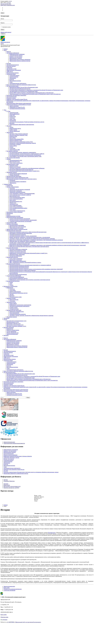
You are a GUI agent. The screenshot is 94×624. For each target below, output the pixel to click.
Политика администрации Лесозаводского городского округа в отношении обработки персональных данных (31, 472)
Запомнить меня (6, 27)
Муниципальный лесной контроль (18, 274)
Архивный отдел (13, 204)
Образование (12, 78)
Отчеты (11, 147)
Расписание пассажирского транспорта (16, 95)
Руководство (12, 116)
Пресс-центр (12, 200)
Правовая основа (13, 165)
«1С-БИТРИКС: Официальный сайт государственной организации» (24, 622)
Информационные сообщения (16, 54)
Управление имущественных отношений (19, 189)
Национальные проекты (12, 72)
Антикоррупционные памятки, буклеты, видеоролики (23, 236)
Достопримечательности (12, 64)
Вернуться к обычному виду (8, 5)
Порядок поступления (14, 167)
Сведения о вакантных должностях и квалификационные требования (26, 168)
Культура (11, 79)
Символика (9, 67)
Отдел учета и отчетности (15, 163)
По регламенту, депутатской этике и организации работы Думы (25, 156)
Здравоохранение (13, 76)
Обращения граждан (11, 172)
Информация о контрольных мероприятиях (20, 305)
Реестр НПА (12, 137)
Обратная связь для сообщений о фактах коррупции (22, 241)
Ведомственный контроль (12, 281)
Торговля (6, 483)
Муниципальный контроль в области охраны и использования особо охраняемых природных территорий (36, 269)
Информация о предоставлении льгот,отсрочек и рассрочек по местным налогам (29, 279)
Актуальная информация (12, 52)
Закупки (11, 294)
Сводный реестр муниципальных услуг (16, 320)
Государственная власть (12, 86)
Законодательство (13, 299)
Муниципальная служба (12, 164)
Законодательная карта (12, 334)
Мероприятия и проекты (15, 58)
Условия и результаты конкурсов (17, 251)
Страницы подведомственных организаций (20, 221)
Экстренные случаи (11, 68)
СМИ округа (9, 71)
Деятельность (9, 132)
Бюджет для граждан (9, 459)
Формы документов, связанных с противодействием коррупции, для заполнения (29, 237)
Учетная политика (14, 308)
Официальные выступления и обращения (19, 59)
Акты (10, 283)
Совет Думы (12, 119)
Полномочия (12, 120)
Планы (11, 282)
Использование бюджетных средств (18, 278)
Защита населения (14, 106)
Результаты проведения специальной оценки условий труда (24, 171)
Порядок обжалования (15, 291)
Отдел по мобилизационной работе (18, 208)
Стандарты (12, 301)
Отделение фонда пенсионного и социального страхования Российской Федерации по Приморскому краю (36, 90)
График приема (13, 129)
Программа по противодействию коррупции (20, 233)
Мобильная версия (5, 42)
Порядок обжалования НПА (16, 139)
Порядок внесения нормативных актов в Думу (21, 141)
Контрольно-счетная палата (10, 286)
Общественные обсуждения (16, 228)
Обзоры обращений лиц (12, 332)
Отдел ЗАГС (12, 209)
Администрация (8, 184)
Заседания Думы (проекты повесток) (18, 133)
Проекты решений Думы (15, 140)
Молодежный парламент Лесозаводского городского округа (21, 179)
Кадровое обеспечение (12, 247)
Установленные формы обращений (18, 173)
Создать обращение (11, 331)
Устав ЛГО (12, 115)
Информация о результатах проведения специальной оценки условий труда (28, 253)
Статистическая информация (13, 275)
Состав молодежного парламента (17, 181)
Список (11, 127)
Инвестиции (7, 485)
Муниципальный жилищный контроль (19, 266)
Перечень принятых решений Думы (18, 135)
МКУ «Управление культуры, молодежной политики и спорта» (25, 262)
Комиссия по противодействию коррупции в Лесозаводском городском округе (29, 246)
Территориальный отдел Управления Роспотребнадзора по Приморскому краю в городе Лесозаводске (35, 94)
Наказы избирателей (14, 131)
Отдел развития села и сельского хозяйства (20, 194)
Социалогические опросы (15, 55)
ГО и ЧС (6, 470)
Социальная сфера (11, 74)
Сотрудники (12, 290)
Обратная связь (4, 617)
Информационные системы (13, 216)
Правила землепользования (10, 455)
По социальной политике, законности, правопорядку (22, 152)
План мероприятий (14, 312)
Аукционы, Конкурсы (9, 481)
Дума (5, 110)
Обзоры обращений (14, 175)
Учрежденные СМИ (11, 222)
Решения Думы (13, 136)
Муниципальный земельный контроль (19, 267)
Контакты (11, 123)
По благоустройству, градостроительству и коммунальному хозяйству (26, 153)
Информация (9, 287)
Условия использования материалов (13, 589)
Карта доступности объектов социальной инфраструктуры (21, 84)
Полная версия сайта (6, 3)
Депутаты (8, 125)
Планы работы (13, 145)
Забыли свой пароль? (6, 32)
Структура (12, 117)
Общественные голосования (13, 70)
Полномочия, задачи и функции (14, 212)
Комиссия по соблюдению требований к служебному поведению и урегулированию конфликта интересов (36, 240)
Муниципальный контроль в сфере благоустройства (22, 270)
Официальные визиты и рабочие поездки (19, 60)
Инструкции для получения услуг (15, 324)
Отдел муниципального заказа (17, 197)
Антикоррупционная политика (17, 108)
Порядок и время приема (12, 330)
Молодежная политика (15, 80)
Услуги (5, 319)
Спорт (11, 82)
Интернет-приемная (9, 327)
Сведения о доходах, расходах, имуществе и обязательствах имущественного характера (31, 315)
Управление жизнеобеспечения (17, 192)
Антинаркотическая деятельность (17, 83)
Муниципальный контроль (13, 263)
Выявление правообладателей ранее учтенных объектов (18, 456)
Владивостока (51, 532)
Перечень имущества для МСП (11, 487)
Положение (12, 180)
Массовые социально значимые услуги (16, 326)
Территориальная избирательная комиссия (14, 443)
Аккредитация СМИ (14, 149)
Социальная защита (14, 75)
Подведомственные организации (14, 217)
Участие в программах (12, 224)
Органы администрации (12, 186)
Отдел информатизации (15, 205)
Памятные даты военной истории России (16, 99)
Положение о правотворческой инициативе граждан (22, 143)
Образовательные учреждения (17, 254)
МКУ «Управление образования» (17, 261)
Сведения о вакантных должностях (18, 249)
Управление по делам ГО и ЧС (17, 107)
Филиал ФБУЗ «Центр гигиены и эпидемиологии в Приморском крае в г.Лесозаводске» (31, 92)
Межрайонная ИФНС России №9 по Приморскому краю (23, 87)
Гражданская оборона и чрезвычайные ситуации (18, 104)
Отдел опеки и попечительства (17, 210)
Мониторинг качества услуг (13, 323)
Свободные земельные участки (11, 457)
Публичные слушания (14, 144)
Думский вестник (13, 112)
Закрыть (3, 33)
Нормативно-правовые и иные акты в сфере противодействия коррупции (27, 232)
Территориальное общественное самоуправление (18, 103)
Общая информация (14, 114)
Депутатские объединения (13, 157)
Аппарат (8, 159)
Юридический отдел (14, 161)
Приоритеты (9, 213)
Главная (5, 49)
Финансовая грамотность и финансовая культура (16, 473)
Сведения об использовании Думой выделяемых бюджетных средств (26, 121)
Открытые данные (11, 98)
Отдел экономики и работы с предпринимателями (22, 193)
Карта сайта (6, 587)
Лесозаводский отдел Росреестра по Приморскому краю (23, 91)
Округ (5, 50)
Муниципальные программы (16, 225)
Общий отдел (12, 202)
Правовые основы (11, 298)
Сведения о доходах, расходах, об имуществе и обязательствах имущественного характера (32, 238)
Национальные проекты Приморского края (17, 177)
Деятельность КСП (11, 302)
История (8, 63)
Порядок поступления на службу (17, 250)
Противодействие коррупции (13, 176)
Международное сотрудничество (17, 226)
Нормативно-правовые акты (16, 311)
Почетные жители (11, 66)
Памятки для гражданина (15, 56)
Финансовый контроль (12, 257)
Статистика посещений (9, 590)
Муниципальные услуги (12, 322)
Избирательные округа (15, 128)
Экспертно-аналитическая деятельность (19, 306)
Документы (6, 318)
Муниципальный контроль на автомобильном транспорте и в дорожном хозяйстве (30, 265)
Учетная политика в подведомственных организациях (23, 220)
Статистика (12, 148)
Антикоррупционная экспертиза (17, 234)
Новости (8, 51)
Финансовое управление (15, 190)
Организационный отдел (15, 160)
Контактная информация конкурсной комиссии (21, 169)
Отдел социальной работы (16, 198)
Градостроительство (11, 96)
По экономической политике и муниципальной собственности (25, 155)
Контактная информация (15, 255)
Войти (2, 13)
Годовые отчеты (13, 307)
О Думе (8, 111)
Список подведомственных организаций (19, 218)
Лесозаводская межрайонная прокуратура (19, 88)
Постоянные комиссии (12, 151)
